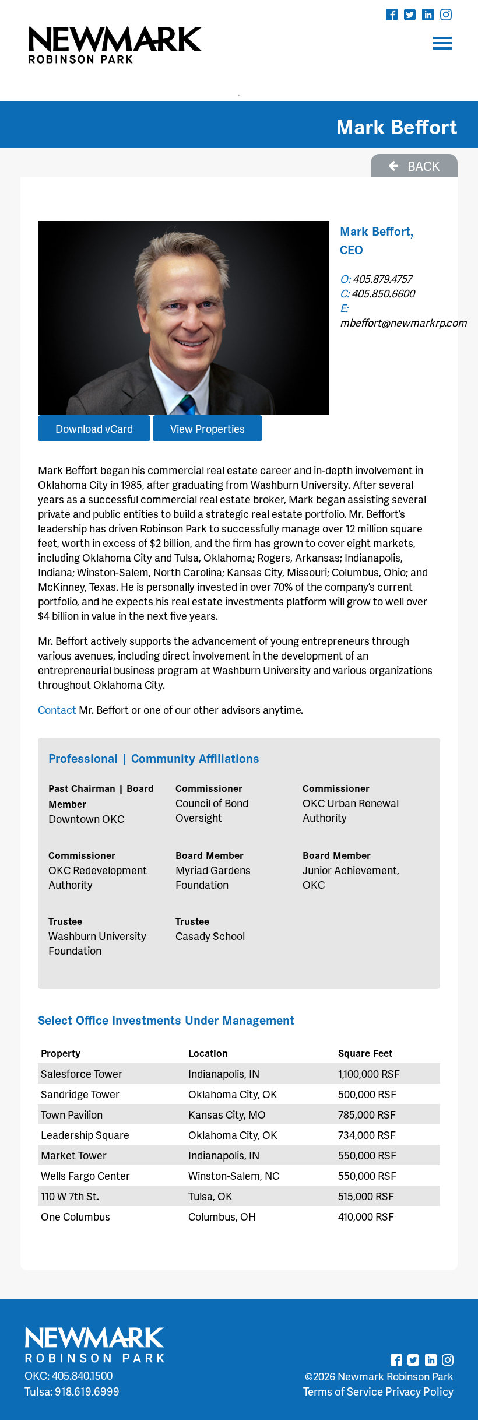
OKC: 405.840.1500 (68, 1375)
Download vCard (94, 428)
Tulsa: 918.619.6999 (71, 1391)
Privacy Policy (419, 1391)
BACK (422, 165)
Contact (57, 709)
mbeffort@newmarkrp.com (403, 322)
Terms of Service (343, 1391)
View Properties (207, 428)
